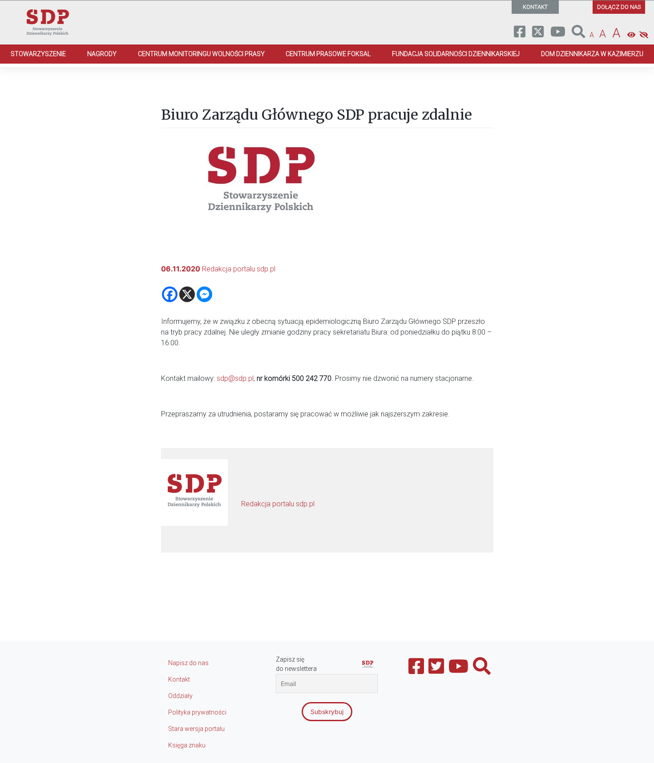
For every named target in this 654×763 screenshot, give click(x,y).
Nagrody (102, 53)
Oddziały (180, 695)
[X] (187, 294)
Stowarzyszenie (38, 53)
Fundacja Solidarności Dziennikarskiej (456, 53)
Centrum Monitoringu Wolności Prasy (201, 53)
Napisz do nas (188, 662)
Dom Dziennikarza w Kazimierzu (592, 53)
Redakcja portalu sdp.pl (238, 269)
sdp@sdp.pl (235, 378)
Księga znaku (187, 745)
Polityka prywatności (197, 712)
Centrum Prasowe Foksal (328, 53)
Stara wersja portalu (196, 728)
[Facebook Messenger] (204, 294)
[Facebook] (170, 294)
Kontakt (179, 679)
